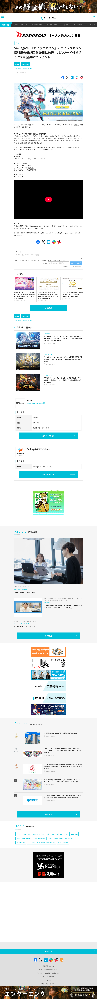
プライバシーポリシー (48, 984)
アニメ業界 (77, 24)
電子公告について (48, 977)
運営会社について (48, 966)
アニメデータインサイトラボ (41, 834)
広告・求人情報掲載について (48, 970)
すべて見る (48, 308)
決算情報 (65, 24)
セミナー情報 (52, 24)
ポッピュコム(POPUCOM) (23, 838)
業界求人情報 (37, 24)
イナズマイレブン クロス (23, 834)
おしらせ (48, 980)
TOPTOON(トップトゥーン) (60, 834)
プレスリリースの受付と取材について (48, 973)
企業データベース (20, 24)
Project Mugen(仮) (39, 838)
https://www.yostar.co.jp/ (35, 403)
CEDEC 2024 (73, 834)
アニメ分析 (90, 24)
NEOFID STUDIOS (63, 843)
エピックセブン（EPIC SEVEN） (24, 68)
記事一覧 (5, 24)
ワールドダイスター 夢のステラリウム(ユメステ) (41, 843)
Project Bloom (20, 843)
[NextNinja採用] (48, 865)
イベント (18, 43)
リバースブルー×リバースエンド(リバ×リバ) (60, 838)
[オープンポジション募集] (48, 34)
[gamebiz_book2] (48, 502)
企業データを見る (48, 436)
